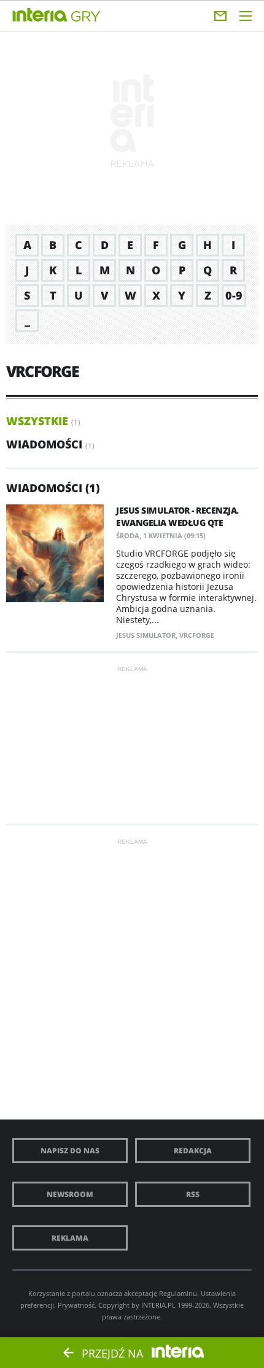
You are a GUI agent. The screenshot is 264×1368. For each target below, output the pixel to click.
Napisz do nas (70, 1150)
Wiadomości (44, 444)
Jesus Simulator (146, 635)
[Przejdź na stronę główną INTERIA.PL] (40, 15)
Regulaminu (178, 1293)
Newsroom (70, 1194)
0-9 (234, 295)
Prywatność (76, 1305)
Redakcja (193, 1150)
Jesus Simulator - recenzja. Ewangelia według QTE (177, 516)
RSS (193, 1194)
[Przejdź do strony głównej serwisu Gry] (86, 17)
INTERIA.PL (158, 1305)
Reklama (70, 1238)
